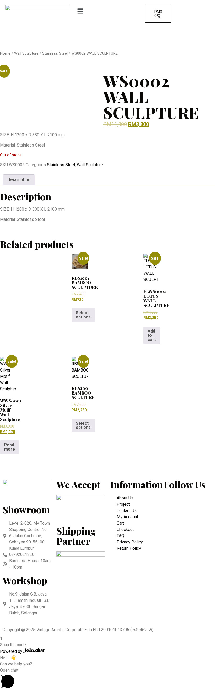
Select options (83, 314)
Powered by (11, 651)
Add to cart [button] (152, 335)
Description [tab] (18, 179)
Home (5, 53)
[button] (107, 11)
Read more (9, 447)
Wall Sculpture (26, 53)
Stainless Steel (55, 53)
